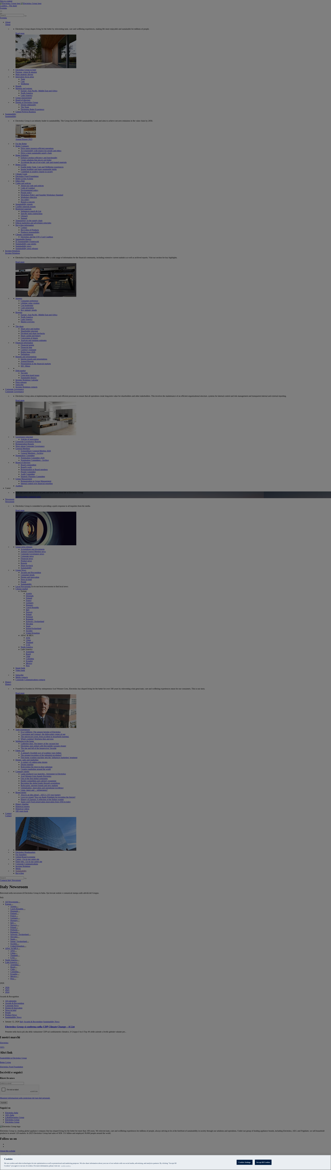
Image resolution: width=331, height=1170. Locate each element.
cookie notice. (66, 1166)
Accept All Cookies (263, 1162)
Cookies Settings (244, 1162)
